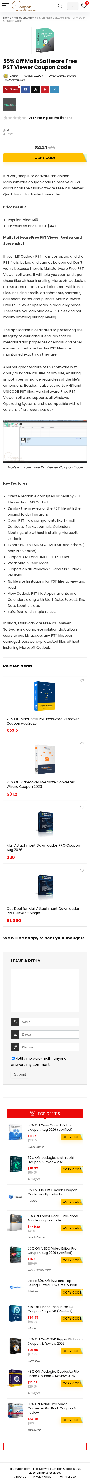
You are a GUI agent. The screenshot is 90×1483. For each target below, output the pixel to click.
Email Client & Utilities (62, 76)
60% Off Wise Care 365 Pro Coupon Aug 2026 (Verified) (50, 1127)
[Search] (60, 6)
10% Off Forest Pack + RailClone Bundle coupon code (53, 1218)
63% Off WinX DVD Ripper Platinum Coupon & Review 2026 (55, 1341)
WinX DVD (34, 1360)
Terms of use (67, 1476)
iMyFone (33, 1291)
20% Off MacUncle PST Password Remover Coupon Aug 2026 (43, 721)
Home (7, 18)
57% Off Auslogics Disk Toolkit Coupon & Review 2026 (51, 1159)
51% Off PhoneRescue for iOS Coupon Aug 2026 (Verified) (51, 1308)
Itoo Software (36, 1237)
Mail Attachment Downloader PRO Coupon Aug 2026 (43, 847)
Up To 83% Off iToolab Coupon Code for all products (52, 1192)
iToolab (32, 1200)
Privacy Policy (42, 1476)
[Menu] (5, 6)
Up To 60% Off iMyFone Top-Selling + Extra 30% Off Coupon (52, 1282)
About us (20, 1476)
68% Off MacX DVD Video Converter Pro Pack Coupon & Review (52, 1408)
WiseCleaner (36, 1147)
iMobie (32, 1328)
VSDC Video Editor (39, 1270)
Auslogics (34, 1179)
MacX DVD (34, 1430)
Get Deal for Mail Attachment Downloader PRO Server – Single (43, 910)
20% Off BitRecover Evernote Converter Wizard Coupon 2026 (41, 784)
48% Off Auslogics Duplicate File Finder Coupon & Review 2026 (53, 1373)
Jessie (13, 76)
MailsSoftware (23, 18)
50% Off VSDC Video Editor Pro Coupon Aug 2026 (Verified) (52, 1250)
